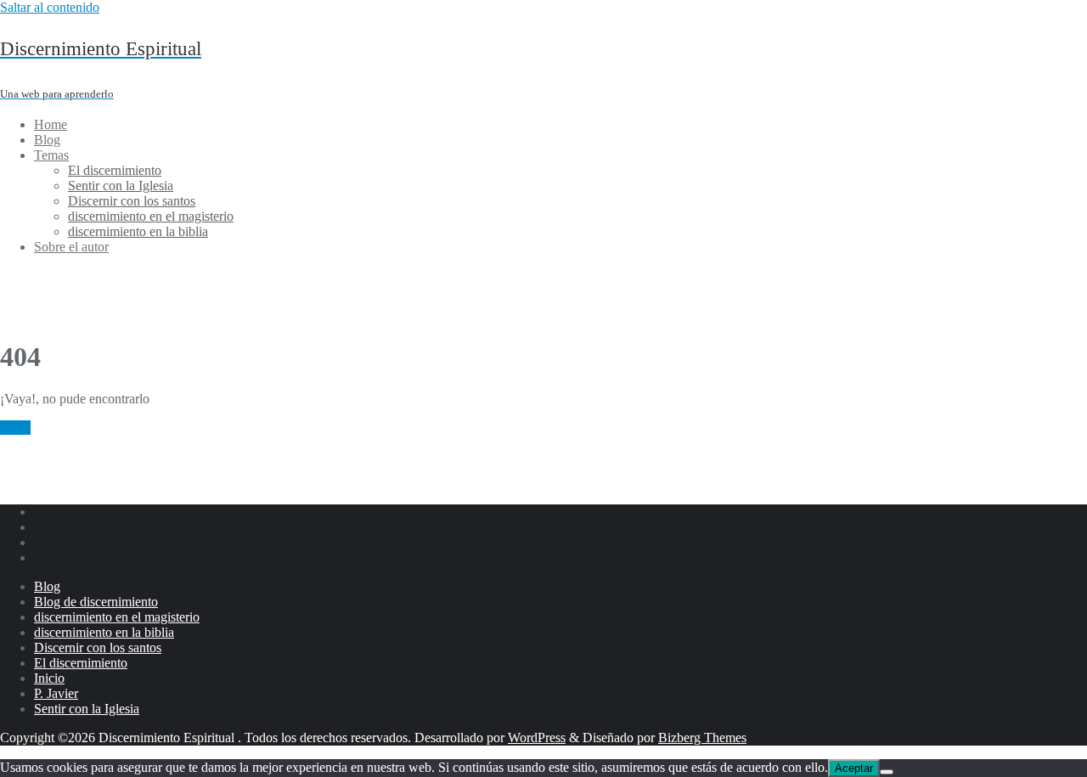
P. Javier (56, 693)
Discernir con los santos (97, 647)
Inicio (15, 427)
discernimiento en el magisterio (117, 617)
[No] (886, 771)
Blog (47, 586)
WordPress (537, 737)
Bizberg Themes (702, 737)
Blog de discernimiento (96, 601)
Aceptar (854, 768)
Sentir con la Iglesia (86, 708)
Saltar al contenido (49, 7)
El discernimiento (80, 663)
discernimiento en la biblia (104, 632)
